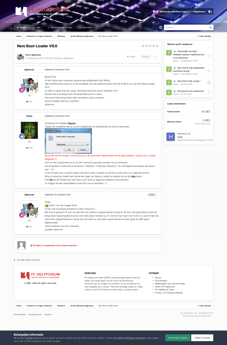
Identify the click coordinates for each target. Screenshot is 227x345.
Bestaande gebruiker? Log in (174, 11)
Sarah (176, 60)
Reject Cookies (202, 337)
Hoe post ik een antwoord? (190, 91)
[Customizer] (210, 11)
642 (30, 101)
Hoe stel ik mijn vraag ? (188, 81)
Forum (158, 277)
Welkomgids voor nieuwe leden (170, 283)
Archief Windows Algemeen (60, 58)
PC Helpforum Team (164, 289)
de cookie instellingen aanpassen (129, 338)
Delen (132, 56)
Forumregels (161, 280)
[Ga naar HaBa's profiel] (170, 137)
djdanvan (36, 54)
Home (22, 27)
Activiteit (87, 27)
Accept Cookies (179, 337)
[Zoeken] (210, 27)
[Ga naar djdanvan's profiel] (20, 56)
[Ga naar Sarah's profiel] (169, 52)
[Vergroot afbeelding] (47, 205)
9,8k (30, 147)
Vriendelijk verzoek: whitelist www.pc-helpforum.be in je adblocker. (188, 54)
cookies (29, 338)
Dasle (29, 116)
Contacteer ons (35, 314)
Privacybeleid (20, 314)
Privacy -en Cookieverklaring (169, 292)
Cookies (48, 314)
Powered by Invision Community (197, 316)
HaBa (180, 137)
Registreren (199, 11)
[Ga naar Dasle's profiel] (29, 130)
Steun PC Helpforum (165, 286)
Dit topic (200, 27)
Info (38, 27)
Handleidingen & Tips (61, 27)
